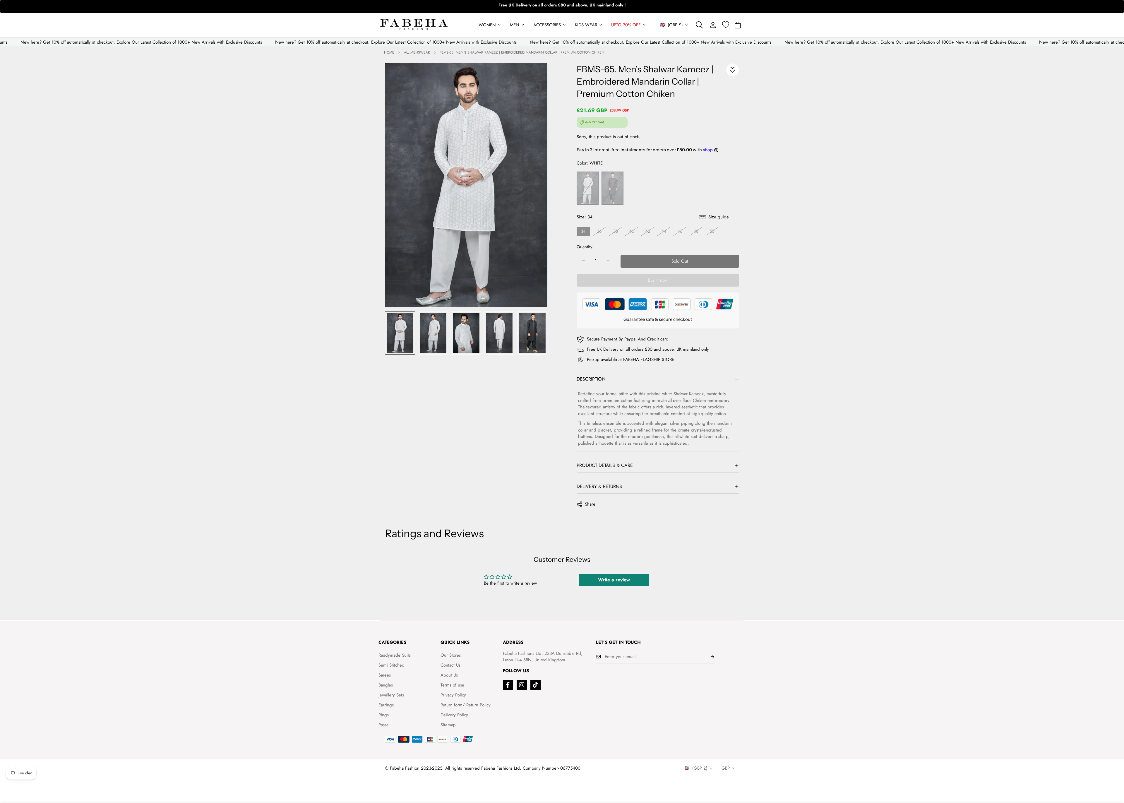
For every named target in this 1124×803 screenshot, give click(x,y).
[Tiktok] (535, 685)
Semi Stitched (391, 665)
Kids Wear (586, 25)
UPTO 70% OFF (626, 25)
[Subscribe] (708, 656)
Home (389, 52)
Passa (383, 725)
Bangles (385, 685)
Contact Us (450, 665)
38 (615, 231)
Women (487, 25)
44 (663, 231)
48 (695, 231)
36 (599, 231)
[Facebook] (508, 685)
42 (647, 231)
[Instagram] (522, 685)
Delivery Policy (454, 715)
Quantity (584, 247)
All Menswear (417, 52)
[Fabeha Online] (414, 25)
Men (514, 25)
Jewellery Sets (391, 695)
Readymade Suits (394, 655)
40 (631, 231)
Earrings (386, 705)
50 (712, 231)
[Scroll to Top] (1112, 771)
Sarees (384, 675)
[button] (738, 25)
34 (583, 231)
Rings (383, 715)
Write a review (614, 579)
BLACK (612, 188)
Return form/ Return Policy (466, 705)
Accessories (547, 25)
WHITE (588, 188)
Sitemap (448, 725)
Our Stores (451, 655)
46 (680, 231)
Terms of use (452, 685)
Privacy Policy (453, 695)
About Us (449, 675)
